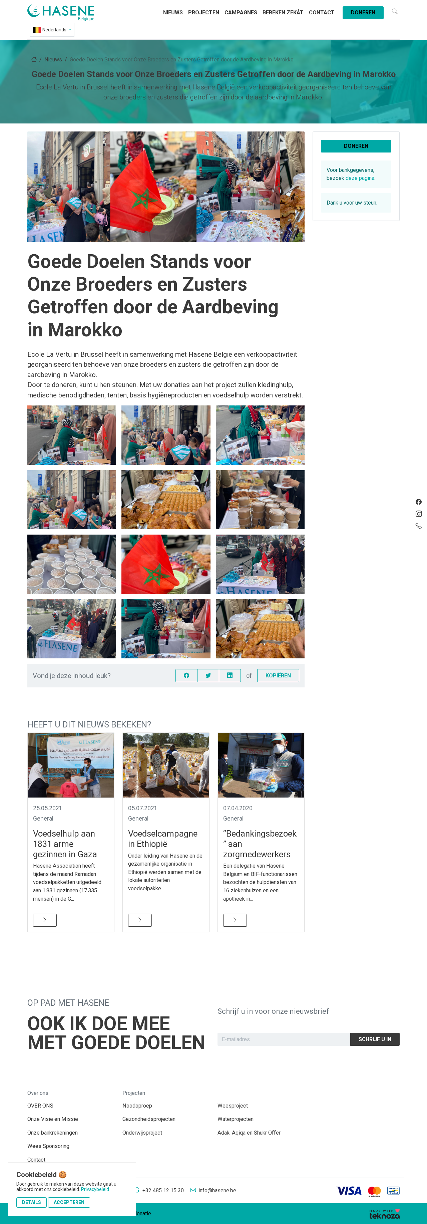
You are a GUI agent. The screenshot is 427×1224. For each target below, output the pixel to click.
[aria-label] (68, 13)
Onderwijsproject (142, 1133)
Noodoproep (137, 1106)
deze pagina (360, 178)
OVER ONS (40, 1106)
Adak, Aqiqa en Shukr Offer (249, 1133)
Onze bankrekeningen (52, 1133)
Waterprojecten (236, 1119)
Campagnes (241, 12)
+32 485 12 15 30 (163, 1190)
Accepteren (69, 1202)
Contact (322, 12)
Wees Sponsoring (48, 1146)
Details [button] (31, 1202)
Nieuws (173, 12)
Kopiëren (278, 675)
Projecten (203, 12)
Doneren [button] (356, 146)
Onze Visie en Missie (52, 1119)
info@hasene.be (217, 1190)
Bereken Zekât (283, 12)
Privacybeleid (95, 1189)
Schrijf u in (375, 1039)
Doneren (363, 12)
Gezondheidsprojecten (148, 1119)
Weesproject (233, 1106)
